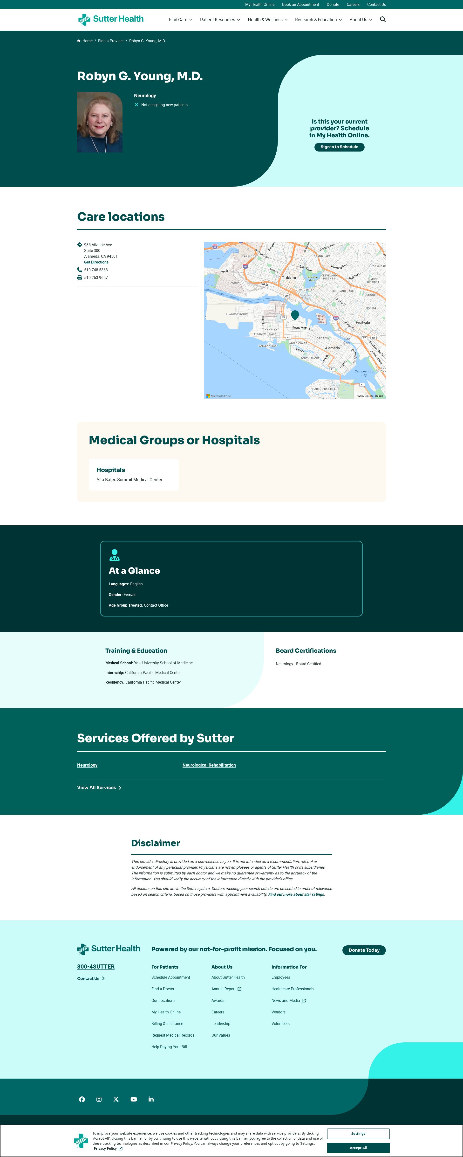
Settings (358, 1133)
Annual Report (227, 988)
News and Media (290, 1000)
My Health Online (259, 4)
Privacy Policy (109, 1148)
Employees (281, 977)
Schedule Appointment (170, 977)
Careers (353, 4)
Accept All (358, 1147)
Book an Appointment (300, 4)
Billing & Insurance (167, 1023)
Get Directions (96, 262)
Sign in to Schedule (339, 146)
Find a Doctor (162, 988)
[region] (295, 320)
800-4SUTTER (96, 966)
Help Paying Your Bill (169, 1046)
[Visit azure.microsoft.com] (218, 396)
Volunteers (281, 1023)
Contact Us (376, 4)
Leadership (220, 1023)
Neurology (87, 765)
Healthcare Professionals (293, 988)
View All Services (96, 787)
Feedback (378, 396)
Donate (333, 4)
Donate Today (364, 950)
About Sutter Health (228, 977)
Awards (217, 1000)
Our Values (220, 1035)
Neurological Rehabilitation (209, 765)
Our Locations (163, 1000)
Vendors (279, 1012)
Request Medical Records (172, 1035)
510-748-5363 (96, 269)
